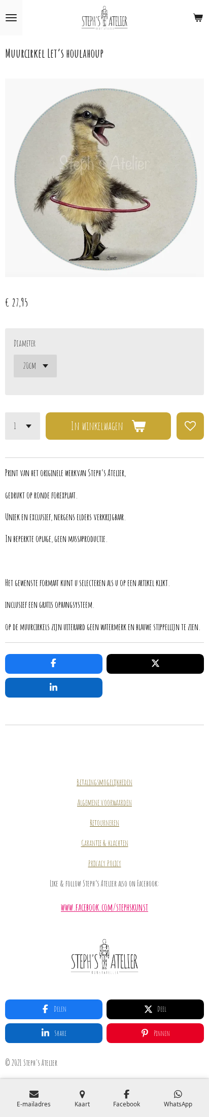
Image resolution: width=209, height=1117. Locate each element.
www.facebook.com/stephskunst (104, 907)
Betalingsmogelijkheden (104, 782)
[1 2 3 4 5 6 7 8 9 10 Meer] (22, 426)
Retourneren (104, 823)
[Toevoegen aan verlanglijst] (190, 426)
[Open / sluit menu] (11, 17)
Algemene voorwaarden (104, 802)
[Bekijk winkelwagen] (198, 17)
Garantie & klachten (104, 843)
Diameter (25, 343)
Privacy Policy (104, 863)
